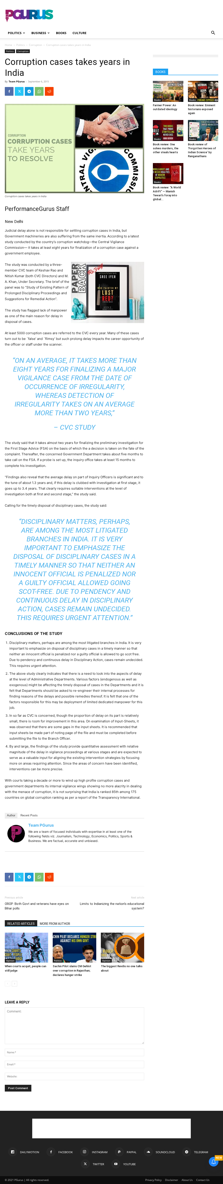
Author (11, 815)
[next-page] (14, 983)
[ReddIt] (49, 91)
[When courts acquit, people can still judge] (26, 948)
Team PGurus (17, 81)
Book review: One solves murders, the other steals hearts (165, 148)
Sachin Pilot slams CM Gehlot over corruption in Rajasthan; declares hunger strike (72, 971)
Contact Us (202, 1180)
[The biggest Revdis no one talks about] (122, 948)
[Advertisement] (139, 16)
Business (38, 33)
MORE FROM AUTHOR (55, 923)
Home (8, 45)
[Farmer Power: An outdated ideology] (168, 91)
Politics (15, 33)
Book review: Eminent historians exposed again (201, 109)
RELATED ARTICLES (21, 923)
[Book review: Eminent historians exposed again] (203, 91)
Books (61, 33)
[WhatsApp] (39, 91)
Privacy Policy (153, 1180)
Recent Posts (29, 815)
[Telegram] (29, 91)
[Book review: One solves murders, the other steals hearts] (168, 130)
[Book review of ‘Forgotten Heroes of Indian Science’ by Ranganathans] (203, 130)
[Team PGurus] (16, 833)
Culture (79, 33)
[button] (213, 33)
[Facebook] (9, 91)
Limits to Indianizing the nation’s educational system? (112, 906)
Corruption (35, 45)
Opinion (10, 960)
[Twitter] (19, 91)
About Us (187, 1180)
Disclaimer (171, 1180)
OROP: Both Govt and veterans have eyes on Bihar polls (37, 906)
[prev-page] (7, 983)
